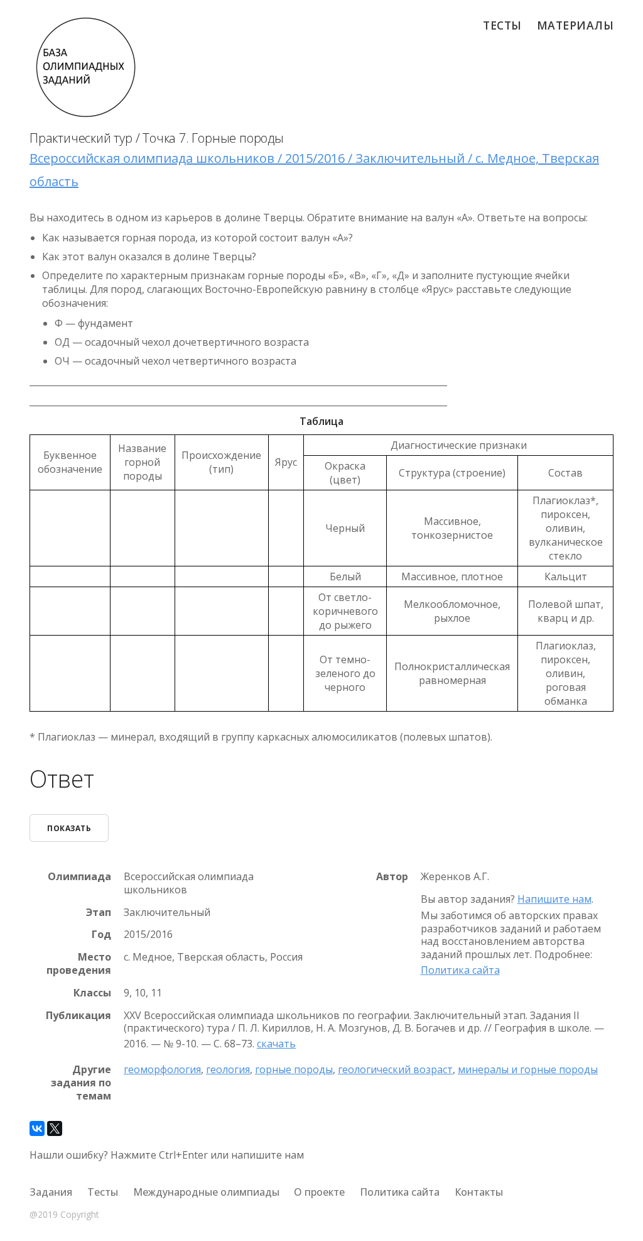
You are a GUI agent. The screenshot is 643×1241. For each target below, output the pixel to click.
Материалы (575, 25)
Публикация (78, 1015)
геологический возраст (395, 1069)
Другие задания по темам (81, 1082)
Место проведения (78, 964)
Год (101, 934)
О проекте (319, 1192)
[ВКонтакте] (37, 1128)
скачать (276, 1044)
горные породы (294, 1069)
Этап (98, 912)
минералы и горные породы (528, 1069)
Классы (92, 993)
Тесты (502, 25)
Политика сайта (460, 970)
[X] (54, 1128)
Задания (51, 1192)
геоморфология (162, 1069)
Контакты (479, 1192)
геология (228, 1069)
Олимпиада (79, 876)
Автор (392, 876)
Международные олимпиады (206, 1192)
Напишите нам (554, 899)
